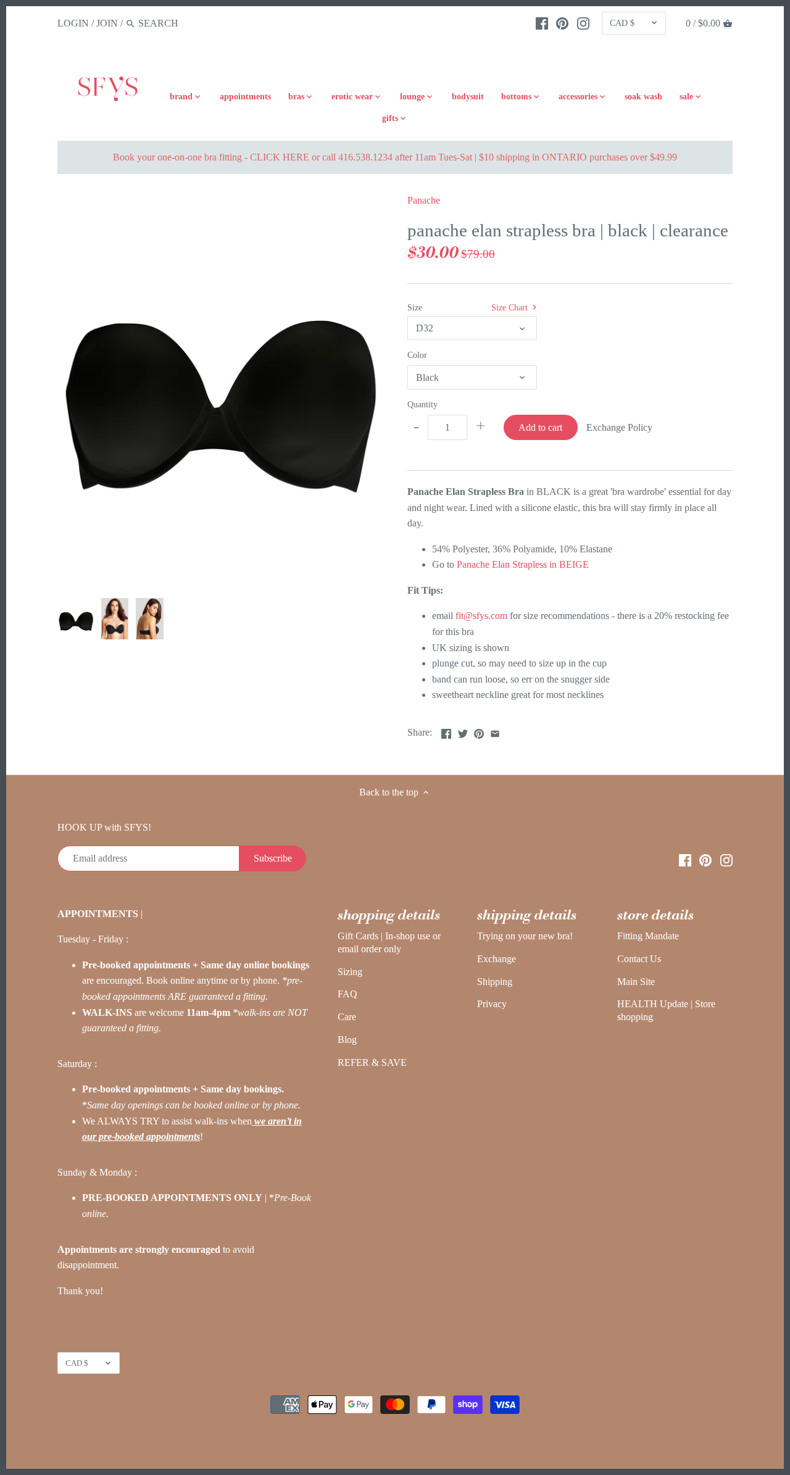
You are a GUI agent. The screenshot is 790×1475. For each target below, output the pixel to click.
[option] (75, 619)
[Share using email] (495, 731)
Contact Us (639, 959)
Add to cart (540, 427)
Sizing (350, 971)
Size (414, 307)
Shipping (494, 981)
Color (417, 355)
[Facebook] (542, 23)
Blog (347, 1039)
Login (73, 23)
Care (347, 1017)
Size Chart (510, 307)
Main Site (636, 981)
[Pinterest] (562, 23)
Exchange (496, 959)
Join (107, 23)
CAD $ (622, 23)
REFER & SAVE (372, 1062)
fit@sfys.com (482, 615)
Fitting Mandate (648, 936)
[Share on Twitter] (463, 731)
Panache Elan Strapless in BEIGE (523, 564)
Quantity (422, 404)
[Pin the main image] (479, 731)
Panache (423, 200)
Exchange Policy (619, 427)
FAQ (347, 994)
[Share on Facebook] (446, 731)
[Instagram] (583, 23)
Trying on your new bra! (525, 936)
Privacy (492, 1004)
